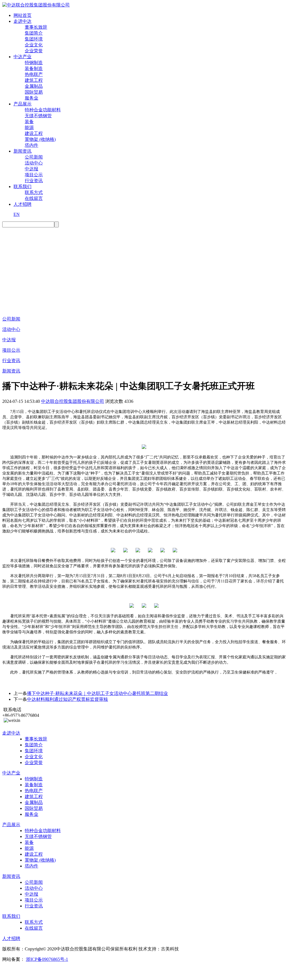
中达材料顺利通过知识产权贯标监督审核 (67, 699)
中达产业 (23, 56)
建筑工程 (34, 80)
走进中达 (23, 21)
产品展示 (23, 103)
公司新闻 (34, 157)
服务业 (31, 98)
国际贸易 (34, 92)
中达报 (31, 168)
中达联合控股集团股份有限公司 (72, 401)
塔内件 (31, 145)
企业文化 (34, 44)
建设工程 (34, 133)
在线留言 (34, 198)
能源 (29, 127)
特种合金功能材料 (43, 109)
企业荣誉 (34, 50)
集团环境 (34, 39)
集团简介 (34, 33)
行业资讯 (34, 180)
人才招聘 (23, 204)
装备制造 (34, 68)
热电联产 (34, 74)
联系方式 (34, 192)
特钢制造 (34, 62)
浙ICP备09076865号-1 (47, 959)
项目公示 (34, 174)
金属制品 (34, 86)
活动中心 (34, 163)
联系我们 (23, 186)
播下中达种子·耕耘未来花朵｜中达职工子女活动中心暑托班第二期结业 (97, 693)
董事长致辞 (36, 27)
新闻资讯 (23, 151)
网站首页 (23, 15)
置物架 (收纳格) (40, 139)
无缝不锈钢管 (38, 115)
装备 (29, 121)
